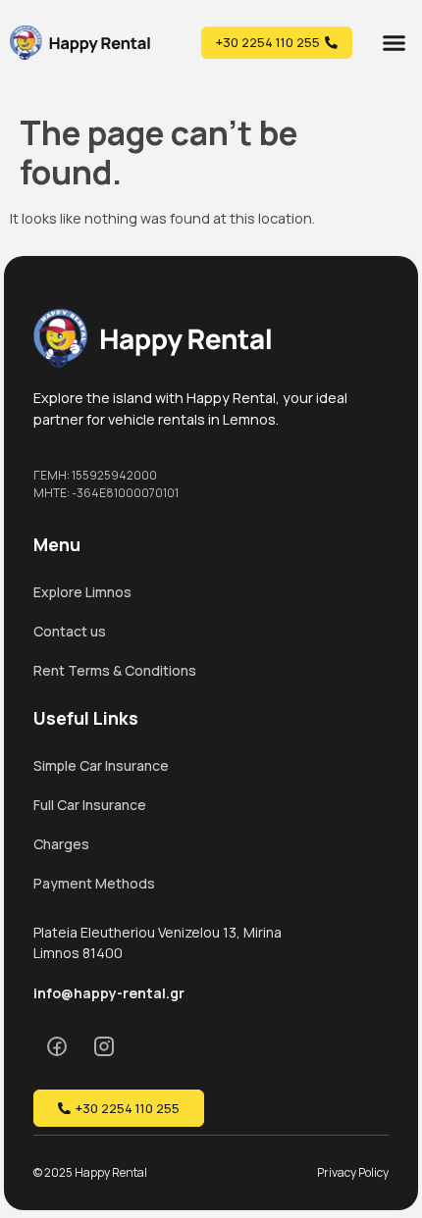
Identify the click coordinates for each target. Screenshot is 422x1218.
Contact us (69, 631)
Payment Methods (94, 883)
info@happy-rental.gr (109, 993)
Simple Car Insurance (101, 765)
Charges (61, 844)
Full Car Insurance (89, 804)
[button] (394, 42)
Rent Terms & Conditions (114, 670)
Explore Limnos (82, 592)
